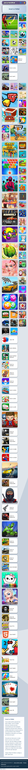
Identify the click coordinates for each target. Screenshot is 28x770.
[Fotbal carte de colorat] (14, 51)
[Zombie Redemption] (22, 322)
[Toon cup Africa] (5, 59)
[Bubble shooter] (10, 167)
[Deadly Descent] (22, 86)
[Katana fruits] (22, 111)
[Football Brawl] (5, 42)
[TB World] (14, 86)
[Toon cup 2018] (22, 42)
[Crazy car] (22, 196)
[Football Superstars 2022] (22, 34)
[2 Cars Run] (22, 297)
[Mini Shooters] (22, 280)
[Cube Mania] (22, 306)
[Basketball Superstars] (22, 103)
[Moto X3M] (18, 133)
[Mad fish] (22, 171)
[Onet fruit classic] (22, 145)
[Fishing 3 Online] (22, 187)
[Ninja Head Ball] (22, 17)
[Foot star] (14, 34)
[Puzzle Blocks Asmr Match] (22, 289)
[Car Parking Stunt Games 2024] (22, 204)
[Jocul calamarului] (10, 183)
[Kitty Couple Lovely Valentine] (22, 272)
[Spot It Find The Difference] (22, 255)
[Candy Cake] (22, 179)
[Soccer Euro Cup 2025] (5, 34)
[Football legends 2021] (22, 51)
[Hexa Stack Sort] (22, 230)
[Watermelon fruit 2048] (10, 251)
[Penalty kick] (10, 21)
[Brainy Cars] (22, 162)
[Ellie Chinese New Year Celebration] (22, 314)
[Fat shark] (22, 154)
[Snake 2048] (10, 99)
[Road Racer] (10, 285)
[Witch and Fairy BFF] (22, 221)
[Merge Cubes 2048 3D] (14, 331)
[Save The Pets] (22, 95)
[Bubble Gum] (5, 128)
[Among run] (10, 234)
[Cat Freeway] (22, 238)
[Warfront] (14, 322)
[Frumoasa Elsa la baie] (5, 137)
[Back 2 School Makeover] (10, 268)
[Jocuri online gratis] (9, 3)
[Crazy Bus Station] (10, 150)
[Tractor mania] (5, 86)
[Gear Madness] (10, 217)
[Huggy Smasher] (22, 213)
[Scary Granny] (5, 331)
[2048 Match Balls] (10, 302)
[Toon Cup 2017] (5, 51)
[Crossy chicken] (14, 314)
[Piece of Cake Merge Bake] (10, 200)
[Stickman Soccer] (22, 26)
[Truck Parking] (5, 322)
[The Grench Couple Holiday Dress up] (22, 247)
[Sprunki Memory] (22, 263)
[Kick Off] (14, 42)
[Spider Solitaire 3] (5, 314)
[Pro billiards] (22, 120)
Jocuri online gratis (18, 762)
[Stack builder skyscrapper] (10, 116)
